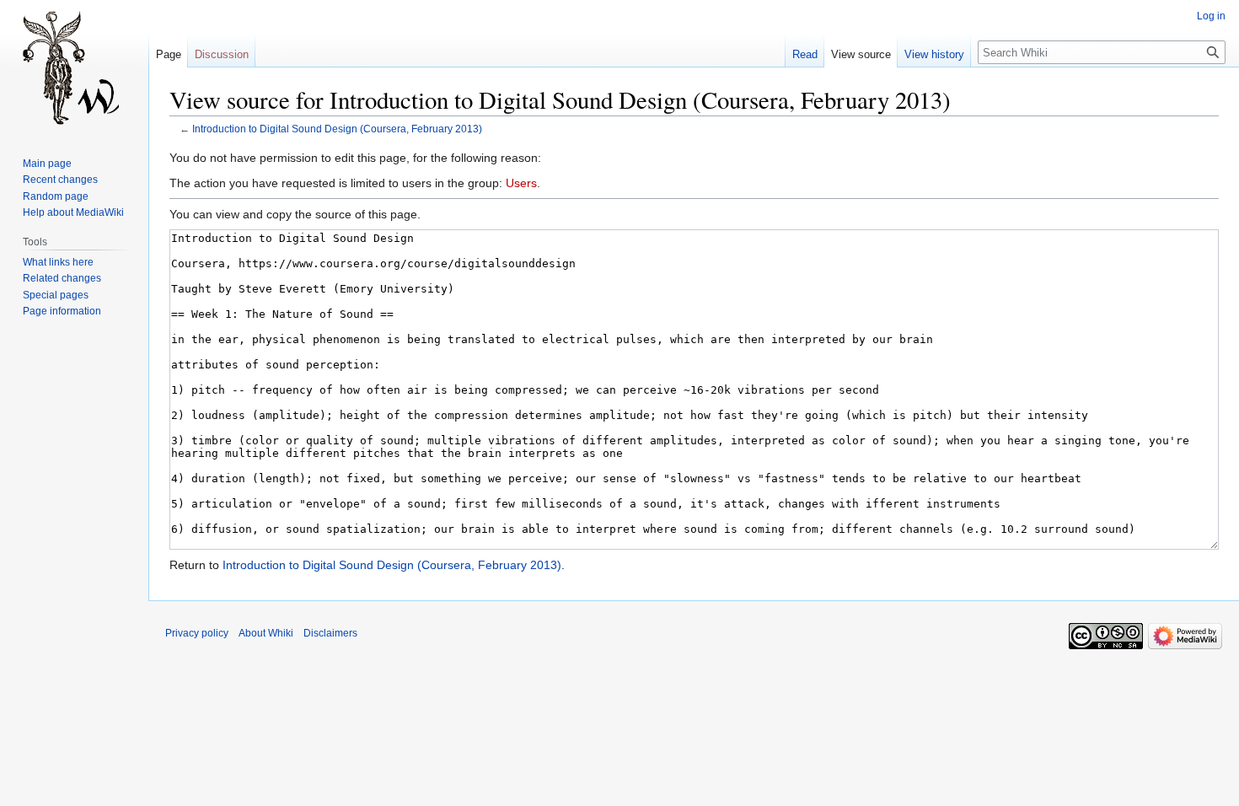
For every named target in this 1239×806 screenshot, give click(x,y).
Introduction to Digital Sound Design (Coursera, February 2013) (337, 128)
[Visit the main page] (74, 67)
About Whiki (266, 633)
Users (521, 183)
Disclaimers (330, 633)
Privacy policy (196, 633)
